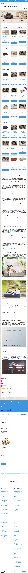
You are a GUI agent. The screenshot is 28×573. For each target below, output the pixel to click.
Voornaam (2, 451)
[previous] (1, 16)
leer (16, 210)
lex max (5, 473)
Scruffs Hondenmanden (17, 509)
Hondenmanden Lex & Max (17, 550)
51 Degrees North (16, 567)
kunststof (12, 210)
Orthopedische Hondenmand (5, 501)
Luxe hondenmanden (16, 530)
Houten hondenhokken (17, 566)
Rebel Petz (2, 510)
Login (26, 0)
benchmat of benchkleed (11, 316)
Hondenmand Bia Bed (17, 534)
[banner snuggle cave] (14, 16)
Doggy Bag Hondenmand (17, 543)
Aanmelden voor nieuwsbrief (5, 414)
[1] (12, 21)
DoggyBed (15, 526)
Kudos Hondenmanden (4, 532)
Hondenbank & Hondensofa (17, 549)
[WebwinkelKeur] (1, 406)
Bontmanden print (3, 504)
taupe (9, 474)
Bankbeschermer (16, 536)
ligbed (9, 180)
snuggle (26, 473)
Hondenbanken (3, 506)
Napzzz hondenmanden (4, 497)
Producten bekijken (14, 43)
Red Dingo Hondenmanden (17, 557)
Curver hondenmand (4, 505)
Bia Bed (15, 535)
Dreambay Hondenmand (4, 527)
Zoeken (15, 9)
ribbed (20, 473)
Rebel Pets (15, 506)
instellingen (2, 572)
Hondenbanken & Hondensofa (18, 501)
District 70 (15, 540)
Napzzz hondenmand (16, 496)
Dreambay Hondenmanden (4, 508)
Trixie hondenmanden (17, 565)
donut (4, 180)
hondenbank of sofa (20, 356)
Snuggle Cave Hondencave (17, 562)
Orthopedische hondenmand (15, 473)
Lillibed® (15, 553)
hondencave (12, 356)
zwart (14, 474)
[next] (26, 16)
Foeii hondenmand (3, 519)
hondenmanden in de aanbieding (13, 218)
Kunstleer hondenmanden (4, 495)
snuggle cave (2, 474)
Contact (4, 1)
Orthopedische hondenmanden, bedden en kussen (9, 248)
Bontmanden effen (16, 497)
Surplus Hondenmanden (4, 513)
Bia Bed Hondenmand (4, 496)
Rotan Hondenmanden (4, 500)
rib (19, 473)
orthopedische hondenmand (13, 230)
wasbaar (12, 474)
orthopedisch (10, 473)
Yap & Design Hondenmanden (18, 510)
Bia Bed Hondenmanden (17, 495)
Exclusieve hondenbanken (17, 548)
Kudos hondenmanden (17, 552)
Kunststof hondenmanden (4, 509)
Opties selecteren (5, 42)
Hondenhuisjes (3, 530)
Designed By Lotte (16, 523)
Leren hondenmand (16, 505)
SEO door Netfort (16, 481)
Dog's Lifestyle (3, 492)
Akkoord (24, 571)
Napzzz (15, 532)
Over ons (8, 1)
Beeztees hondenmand (17, 521)
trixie (10, 474)
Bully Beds (15, 522)
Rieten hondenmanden (4, 534)
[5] (15, 21)
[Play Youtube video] (14, 367)
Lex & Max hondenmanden (4, 491)
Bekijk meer (11, 48)
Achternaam (15, 451)
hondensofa (15, 180)
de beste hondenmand (5, 206)
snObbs (23, 473)
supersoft (7, 474)
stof (5, 474)
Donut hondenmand (16, 527)
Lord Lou (15, 554)
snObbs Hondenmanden (4, 493)
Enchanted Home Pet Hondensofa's (19, 544)
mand (7, 473)
